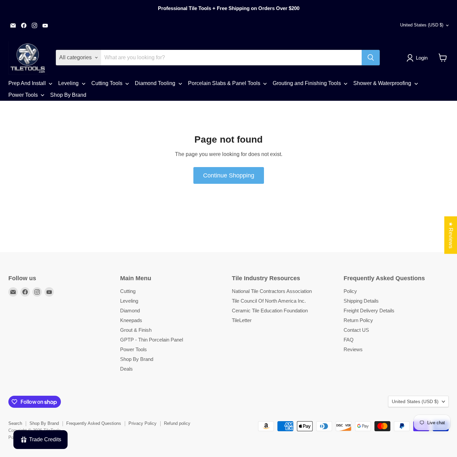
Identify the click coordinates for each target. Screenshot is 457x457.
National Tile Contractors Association (272, 291)
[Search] (371, 57)
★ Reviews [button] (451, 235)
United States (421, 24)
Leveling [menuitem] (68, 83)
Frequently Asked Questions (93, 423)
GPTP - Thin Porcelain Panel (151, 339)
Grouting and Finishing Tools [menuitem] (307, 83)
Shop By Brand (136, 359)
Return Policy (358, 320)
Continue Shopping (228, 175)
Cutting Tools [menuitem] (106, 83)
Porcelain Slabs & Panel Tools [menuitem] (224, 83)
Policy (350, 291)
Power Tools (133, 349)
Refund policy (177, 423)
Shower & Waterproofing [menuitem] (382, 83)
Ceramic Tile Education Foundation (270, 310)
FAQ (349, 339)
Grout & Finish (136, 330)
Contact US (356, 330)
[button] (418, 58)
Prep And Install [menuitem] (27, 83)
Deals (126, 369)
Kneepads (131, 320)
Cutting (127, 291)
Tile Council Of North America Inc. (269, 301)
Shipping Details (361, 301)
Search (15, 423)
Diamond (130, 310)
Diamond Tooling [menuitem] (155, 83)
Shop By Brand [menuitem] (68, 95)
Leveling (129, 301)
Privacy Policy (142, 423)
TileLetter (242, 320)
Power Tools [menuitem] (23, 95)
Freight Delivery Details (369, 310)
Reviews (353, 349)
